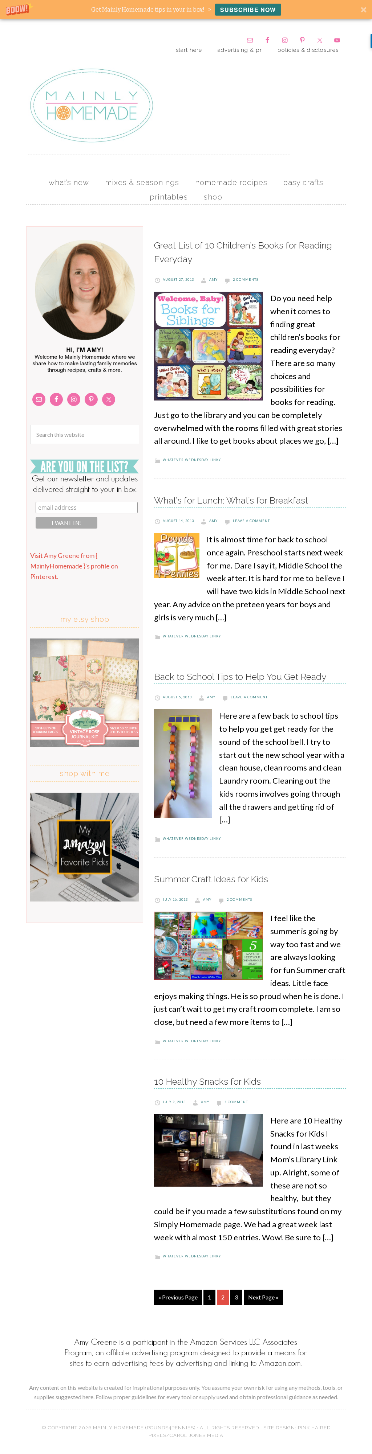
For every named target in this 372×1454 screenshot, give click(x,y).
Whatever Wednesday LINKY (192, 460)
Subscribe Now (248, 9)
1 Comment (236, 1102)
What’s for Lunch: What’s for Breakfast (231, 500)
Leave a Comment (251, 521)
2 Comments (245, 280)
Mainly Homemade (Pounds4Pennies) (144, 1427)
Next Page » (263, 1297)
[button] (186, 9)
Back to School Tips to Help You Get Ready (240, 676)
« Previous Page (178, 1297)
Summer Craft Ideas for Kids (211, 879)
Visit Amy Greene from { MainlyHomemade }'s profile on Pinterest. (74, 566)
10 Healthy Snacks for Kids (207, 1081)
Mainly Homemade (91, 105)
